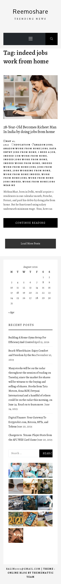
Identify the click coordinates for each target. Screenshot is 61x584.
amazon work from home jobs (25, 148)
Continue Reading (30, 223)
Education (22, 144)
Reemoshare (30, 11)
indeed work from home (21, 163)
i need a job (46, 152)
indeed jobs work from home (25, 159)
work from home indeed (21, 174)
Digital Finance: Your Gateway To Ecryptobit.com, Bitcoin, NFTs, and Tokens (28, 422)
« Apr (11, 312)
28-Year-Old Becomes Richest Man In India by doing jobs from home (29, 129)
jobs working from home (31, 170)
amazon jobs (43, 144)
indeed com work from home (25, 155)
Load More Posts (30, 243)
